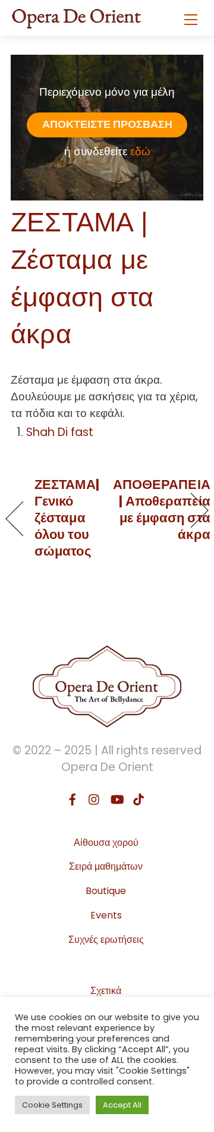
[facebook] (72, 798)
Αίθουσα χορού (106, 842)
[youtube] (116, 798)
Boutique (106, 891)
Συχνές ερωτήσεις (106, 939)
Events (106, 915)
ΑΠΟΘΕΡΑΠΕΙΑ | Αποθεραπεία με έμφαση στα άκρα (161, 509)
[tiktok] (138, 798)
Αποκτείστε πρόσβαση (107, 124)
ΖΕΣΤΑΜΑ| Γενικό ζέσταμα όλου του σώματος (66, 518)
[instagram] (94, 798)
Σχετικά (105, 991)
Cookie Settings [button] (52, 1105)
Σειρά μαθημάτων (106, 866)
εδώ (140, 151)
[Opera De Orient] (76, 15)
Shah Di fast (59, 432)
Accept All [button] (122, 1105)
